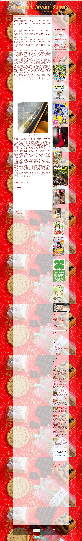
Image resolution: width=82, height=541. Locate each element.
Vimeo (55, 314)
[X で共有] (28, 182)
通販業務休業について (56, 415)
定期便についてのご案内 (58, 350)
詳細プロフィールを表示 (57, 335)
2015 (55, 362)
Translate (61, 326)
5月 (55, 357)
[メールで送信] (26, 182)
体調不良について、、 (56, 383)
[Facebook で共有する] (29, 182)
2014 (55, 364)
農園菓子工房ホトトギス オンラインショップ (60, 318)
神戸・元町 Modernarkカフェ (60, 347)
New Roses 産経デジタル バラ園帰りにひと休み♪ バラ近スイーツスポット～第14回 (60, 61)
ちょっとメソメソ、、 (56, 430)
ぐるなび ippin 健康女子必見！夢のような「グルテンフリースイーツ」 (60, 59)
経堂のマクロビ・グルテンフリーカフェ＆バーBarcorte (62, 423)
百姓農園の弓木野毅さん (58, 353)
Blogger (47, 533)
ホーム (32, 211)
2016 (55, 361)
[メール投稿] (24, 182)
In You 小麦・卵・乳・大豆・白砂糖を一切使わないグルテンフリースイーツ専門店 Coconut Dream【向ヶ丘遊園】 (60, 47)
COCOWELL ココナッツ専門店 (58, 320)
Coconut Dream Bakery (41, 7)
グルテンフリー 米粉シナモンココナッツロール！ (62, 399)
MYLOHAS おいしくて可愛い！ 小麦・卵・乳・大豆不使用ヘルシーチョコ (60, 57)
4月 (55, 358)
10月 (56, 341)
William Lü (65, 313)
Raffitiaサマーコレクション (59, 355)
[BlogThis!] (27, 182)
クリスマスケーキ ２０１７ (61, 376)
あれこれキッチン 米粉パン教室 (58, 319)
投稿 (34, 529)
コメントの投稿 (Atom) (19, 213)
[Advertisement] (60, 22)
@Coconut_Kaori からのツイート (58, 464)
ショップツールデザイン (57, 321)
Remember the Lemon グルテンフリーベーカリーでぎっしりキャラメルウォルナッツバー (60, 53)
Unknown (56, 333)
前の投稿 (49, 211)
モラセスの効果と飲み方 (61, 368)
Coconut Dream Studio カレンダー (58, 34)
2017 (55, 338)
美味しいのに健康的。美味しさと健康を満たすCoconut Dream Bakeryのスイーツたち (60, 49)
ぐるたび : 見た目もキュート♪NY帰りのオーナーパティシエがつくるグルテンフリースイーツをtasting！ (60, 43)
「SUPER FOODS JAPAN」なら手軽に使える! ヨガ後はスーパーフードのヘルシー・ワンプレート (60, 40)
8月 (55, 343)
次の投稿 (16, 211)
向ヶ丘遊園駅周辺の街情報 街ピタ (58, 38)
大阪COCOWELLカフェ (59, 346)
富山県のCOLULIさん (58, 354)
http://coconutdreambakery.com (58, 30)
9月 (55, 342)
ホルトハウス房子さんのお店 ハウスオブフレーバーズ (62, 391)
